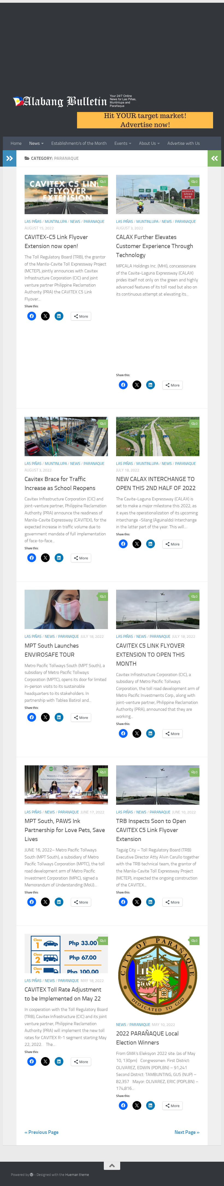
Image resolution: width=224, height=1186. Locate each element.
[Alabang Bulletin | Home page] (74, 101)
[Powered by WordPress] (31, 1174)
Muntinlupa (56, 221)
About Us (147, 143)
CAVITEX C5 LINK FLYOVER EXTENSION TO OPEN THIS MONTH (150, 654)
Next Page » (187, 1132)
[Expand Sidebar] (9, 158)
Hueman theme (77, 1175)
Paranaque (94, 221)
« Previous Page (41, 1132)
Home (16, 143)
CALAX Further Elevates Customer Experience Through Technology (154, 246)
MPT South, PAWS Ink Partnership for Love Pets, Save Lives (65, 830)
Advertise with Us (183, 143)
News (34, 143)
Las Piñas (33, 221)
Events (120, 143)
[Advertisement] (112, 41)
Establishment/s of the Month (79, 143)
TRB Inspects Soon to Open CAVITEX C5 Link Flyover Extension (151, 830)
